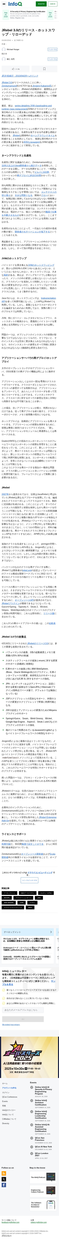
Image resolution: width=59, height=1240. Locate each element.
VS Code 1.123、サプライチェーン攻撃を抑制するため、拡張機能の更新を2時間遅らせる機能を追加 (26, 940)
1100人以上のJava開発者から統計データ (22, 165)
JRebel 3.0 (7, 82)
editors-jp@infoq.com (39, 1222)
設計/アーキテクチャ (27, 893)
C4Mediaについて (9, 1119)
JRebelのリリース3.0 (37, 643)
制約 (6, 275)
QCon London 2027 (41, 1154)
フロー (44, 195)
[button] (23, 1019)
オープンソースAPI (24, 600)
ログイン (5, 1092)
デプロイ (32, 902)
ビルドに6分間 (42, 172)
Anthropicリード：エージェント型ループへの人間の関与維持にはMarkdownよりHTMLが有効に (27, 949)
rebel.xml (27, 570)
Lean (21, 902)
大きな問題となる (23, 195)
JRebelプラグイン (11, 603)
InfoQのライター (9, 1110)
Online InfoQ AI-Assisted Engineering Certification (42, 1127)
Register (41, 4)
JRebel (16, 135)
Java (39, 898)
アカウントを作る (9, 1088)
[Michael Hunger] (4, 49)
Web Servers (8, 902)
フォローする (52, 49)
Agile (30, 907)
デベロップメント (9, 893)
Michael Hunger (13, 49)
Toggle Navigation (3, 3)
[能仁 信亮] (4, 59)
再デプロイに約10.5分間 (29, 175)
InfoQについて (8, 1115)
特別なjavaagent (32, 142)
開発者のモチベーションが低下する (32, 232)
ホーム (5, 1083)
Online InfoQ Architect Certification (41, 1102)
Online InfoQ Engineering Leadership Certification (41, 1114)
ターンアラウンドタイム (43, 135)
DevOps (6, 898)
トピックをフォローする (29, 880)
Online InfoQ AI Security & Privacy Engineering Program (43, 1090)
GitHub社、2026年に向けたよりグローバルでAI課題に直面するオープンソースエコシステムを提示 (27, 958)
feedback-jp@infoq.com (10, 1222)
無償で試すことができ (33, 844)
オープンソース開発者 (32, 854)
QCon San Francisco (39, 1139)
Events (5, 1101)
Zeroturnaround (9, 86)
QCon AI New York (43, 1147)
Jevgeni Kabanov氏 (42, 86)
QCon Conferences (9, 1097)
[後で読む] (44, 69)
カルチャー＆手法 (45, 893)
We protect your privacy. (11, 1025)
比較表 (52, 623)
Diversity (5, 1123)
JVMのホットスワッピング (41, 265)
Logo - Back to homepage (15, 3)
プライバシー (7, 1236)
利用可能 (6, 844)
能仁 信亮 (11, 59)
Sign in (52, 4)
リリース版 (48, 613)
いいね (17, 69)
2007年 (5, 494)
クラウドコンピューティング (39, 872)
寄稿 (4, 1106)
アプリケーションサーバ (23, 898)
